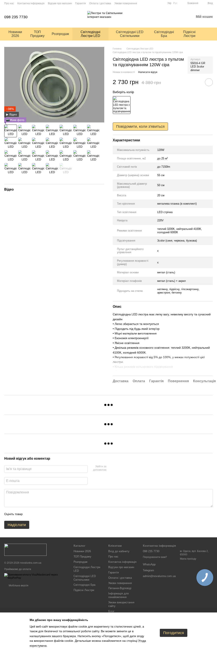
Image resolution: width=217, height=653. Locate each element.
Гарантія (80, 3)
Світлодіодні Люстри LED (90, 34)
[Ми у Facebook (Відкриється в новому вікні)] (161, 3)
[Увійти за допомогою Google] (117, 468)
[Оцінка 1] (29, 514)
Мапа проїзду (188, 558)
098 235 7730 (16, 17)
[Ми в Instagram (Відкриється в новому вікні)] (156, 3)
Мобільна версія (18, 585)
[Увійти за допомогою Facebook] (111, 468)
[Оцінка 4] (50, 514)
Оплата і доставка (100, 3)
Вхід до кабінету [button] (118, 551)
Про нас (9, 3)
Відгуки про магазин (60, 3)
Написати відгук (147, 72)
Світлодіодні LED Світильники (129, 34)
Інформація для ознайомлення (118, 595)
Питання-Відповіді (119, 588)
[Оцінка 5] (56, 514)
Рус (175, 3)
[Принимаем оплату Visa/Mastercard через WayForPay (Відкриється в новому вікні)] (35, 576)
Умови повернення (125, 3)
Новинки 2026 (15, 34)
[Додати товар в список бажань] (209, 82)
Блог (111, 611)
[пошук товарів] (209, 34)
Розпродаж (60, 34)
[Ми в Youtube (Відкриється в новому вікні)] (151, 3)
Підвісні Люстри (189, 34)
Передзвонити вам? (155, 557)
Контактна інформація (31, 3)
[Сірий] (122, 105)
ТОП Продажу (37, 34)
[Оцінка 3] (43, 514)
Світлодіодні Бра (164, 34)
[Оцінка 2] (36, 514)
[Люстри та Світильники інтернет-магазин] (25, 549)
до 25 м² (162, 158)
